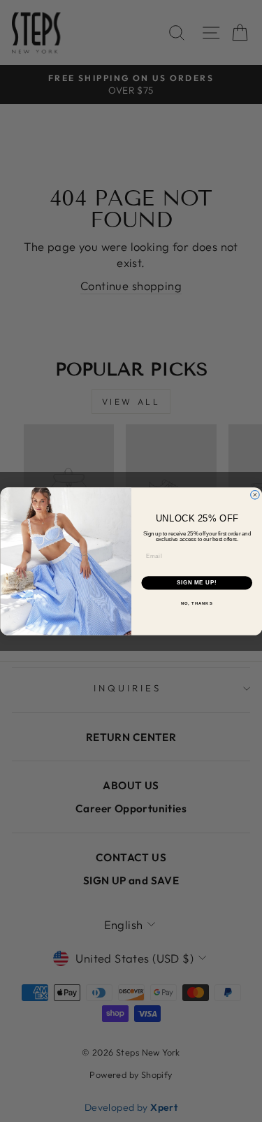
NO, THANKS (196, 602)
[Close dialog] (255, 495)
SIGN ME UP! (196, 582)
